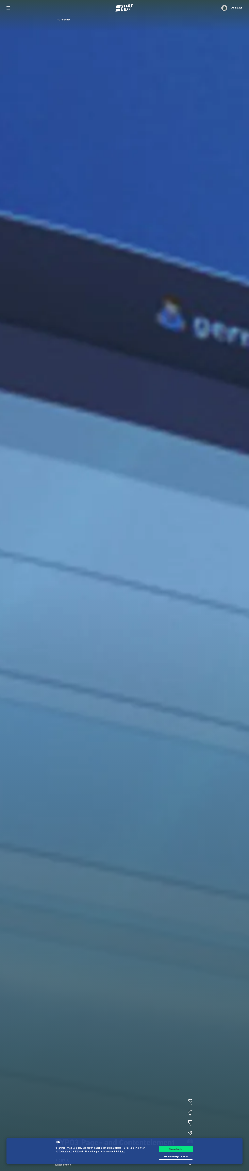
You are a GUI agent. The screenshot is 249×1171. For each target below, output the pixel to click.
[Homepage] (124, 8)
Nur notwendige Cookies (176, 1157)
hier (122, 1152)
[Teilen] (190, 1133)
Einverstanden (176, 1149)
